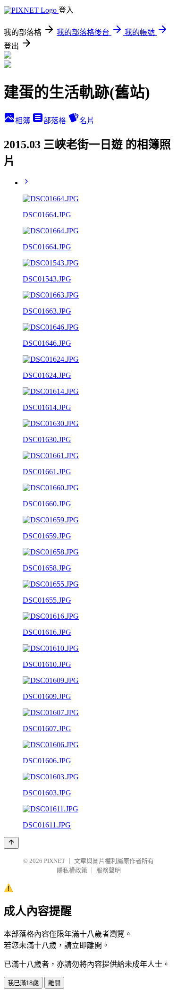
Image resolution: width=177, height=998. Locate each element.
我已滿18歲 (23, 983)
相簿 (23, 121)
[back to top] (11, 843)
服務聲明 (108, 870)
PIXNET (54, 860)
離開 (54, 983)
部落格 (55, 121)
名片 (86, 121)
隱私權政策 (72, 870)
